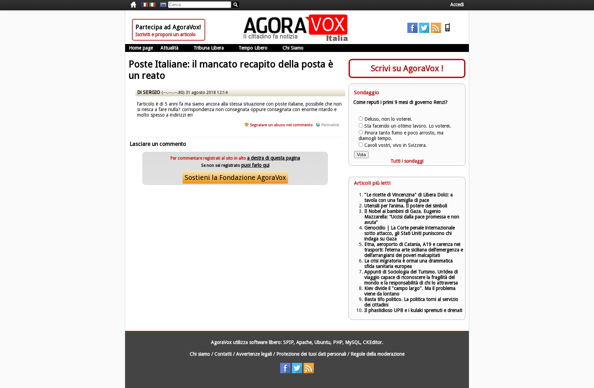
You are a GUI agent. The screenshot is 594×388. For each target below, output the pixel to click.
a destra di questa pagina (273, 158)
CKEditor (372, 342)
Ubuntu (322, 342)
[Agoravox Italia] (152, 5)
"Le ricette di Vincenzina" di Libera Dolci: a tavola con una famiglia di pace (408, 197)
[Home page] (297, 39)
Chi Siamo (293, 48)
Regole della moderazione (378, 354)
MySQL (352, 342)
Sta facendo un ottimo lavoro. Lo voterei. (407, 126)
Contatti (223, 354)
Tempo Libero (253, 48)
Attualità (169, 48)
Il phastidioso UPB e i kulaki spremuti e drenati (413, 310)
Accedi (457, 4)
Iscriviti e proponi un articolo (165, 34)
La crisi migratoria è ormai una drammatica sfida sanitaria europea (408, 263)
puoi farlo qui (255, 165)
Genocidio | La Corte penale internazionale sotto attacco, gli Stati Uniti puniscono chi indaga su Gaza (409, 233)
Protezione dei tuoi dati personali (311, 354)
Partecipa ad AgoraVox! (168, 27)
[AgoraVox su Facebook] (412, 31)
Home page (141, 48)
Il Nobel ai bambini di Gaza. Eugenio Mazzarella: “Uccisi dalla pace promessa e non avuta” (411, 216)
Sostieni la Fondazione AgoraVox (235, 177)
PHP (337, 342)
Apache (304, 342)
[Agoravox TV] (161, 5)
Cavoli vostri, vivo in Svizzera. (395, 145)
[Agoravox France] (145, 5)
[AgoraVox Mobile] (447, 31)
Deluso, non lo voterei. (388, 119)
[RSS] (436, 31)
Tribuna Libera (209, 48)
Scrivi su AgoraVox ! (407, 68)
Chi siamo (200, 354)
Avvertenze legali (254, 354)
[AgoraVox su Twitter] (424, 31)
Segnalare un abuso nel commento (281, 125)
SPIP (288, 342)
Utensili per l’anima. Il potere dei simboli (405, 205)
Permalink (330, 125)
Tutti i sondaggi (407, 161)
